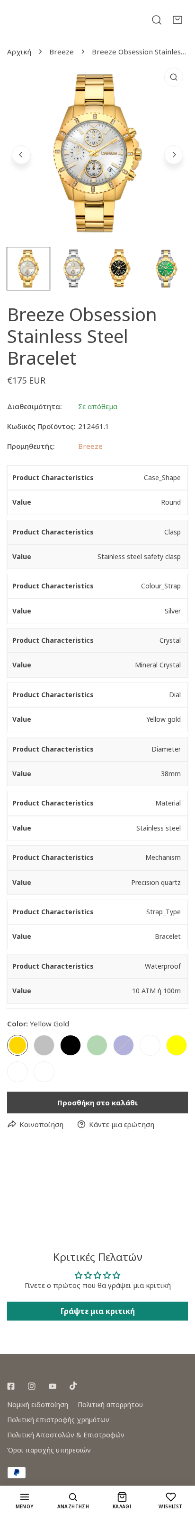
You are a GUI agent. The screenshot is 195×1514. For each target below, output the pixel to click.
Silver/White (17, 1071)
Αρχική (19, 51)
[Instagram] (31, 1386)
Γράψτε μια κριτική (98, 1311)
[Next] (173, 154)
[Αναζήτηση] (156, 19)
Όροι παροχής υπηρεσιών (49, 1449)
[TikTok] (73, 1385)
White (150, 1045)
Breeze (61, 51)
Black (70, 1045)
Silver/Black (44, 1071)
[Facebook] (10, 1386)
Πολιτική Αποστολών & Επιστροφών (65, 1434)
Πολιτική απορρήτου (110, 1404)
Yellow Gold (17, 1045)
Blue (123, 1045)
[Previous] (21, 154)
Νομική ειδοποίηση (37, 1404)
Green (97, 1045)
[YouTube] (52, 1386)
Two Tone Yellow (176, 1045)
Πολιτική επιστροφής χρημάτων (58, 1419)
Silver (44, 1045)
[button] (177, 19)
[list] (97, 153)
